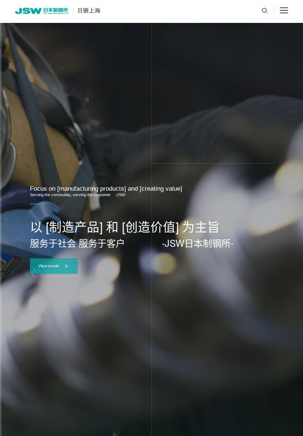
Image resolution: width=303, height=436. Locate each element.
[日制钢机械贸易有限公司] (57, 11)
